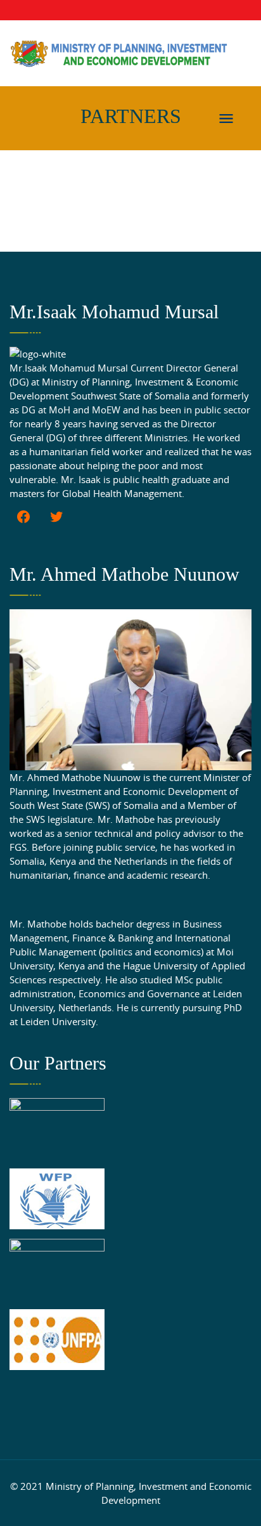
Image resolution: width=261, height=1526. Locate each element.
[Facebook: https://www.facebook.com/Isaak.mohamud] (23, 516)
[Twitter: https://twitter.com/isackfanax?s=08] (56, 516)
